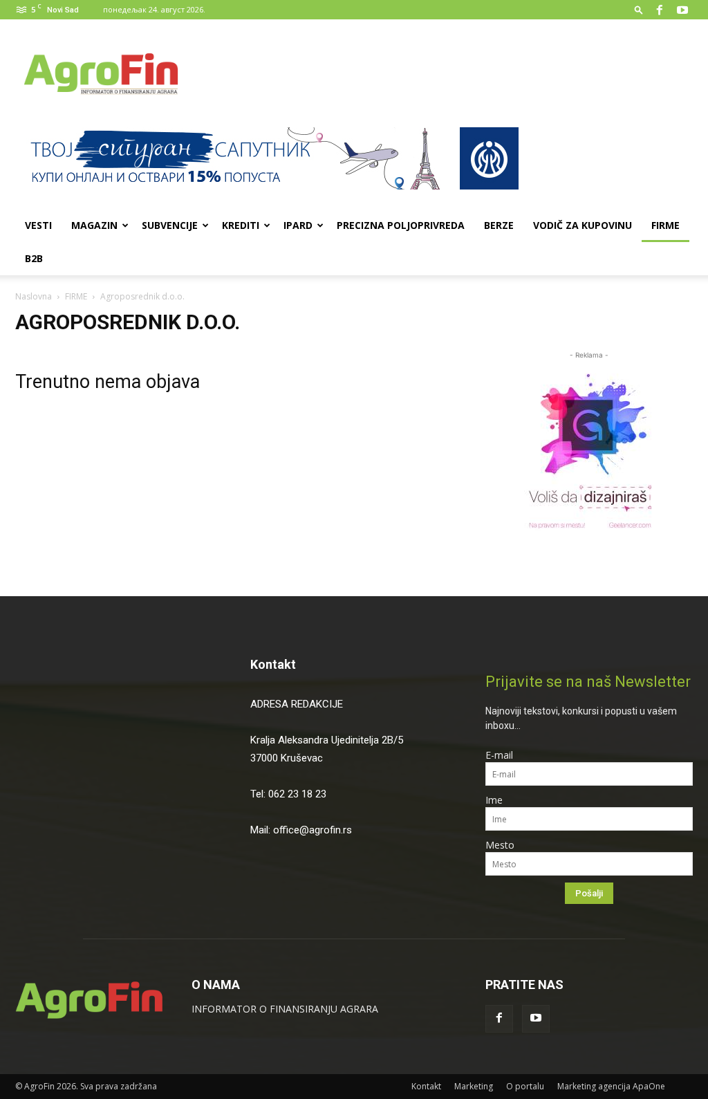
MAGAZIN (94, 225)
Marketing (473, 1086)
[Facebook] (659, 9)
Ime (494, 799)
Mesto (499, 844)
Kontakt (273, 664)
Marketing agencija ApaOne (611, 1086)
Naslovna (33, 296)
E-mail (499, 754)
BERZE (499, 225)
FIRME (665, 225)
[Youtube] (682, 9)
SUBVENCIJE (170, 225)
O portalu (525, 1086)
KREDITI (240, 225)
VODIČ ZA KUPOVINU (582, 225)
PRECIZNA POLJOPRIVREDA (401, 225)
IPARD (298, 225)
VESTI (38, 225)
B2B (34, 258)
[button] (638, 9)
